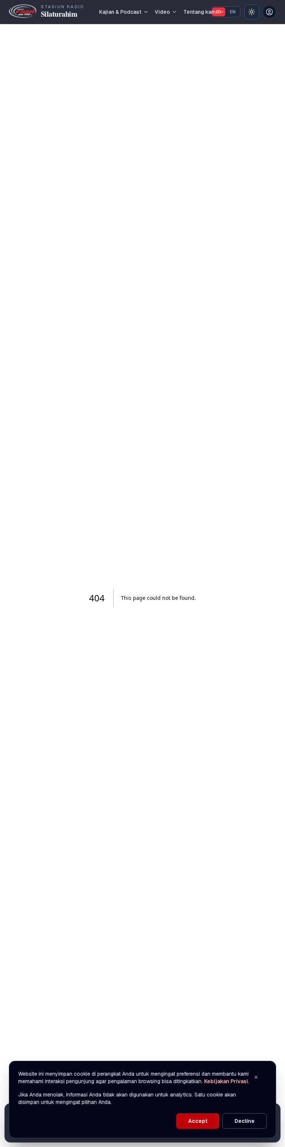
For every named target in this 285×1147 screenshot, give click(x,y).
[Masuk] (269, 12)
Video (162, 12)
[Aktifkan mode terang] (251, 11)
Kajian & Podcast (120, 12)
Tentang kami (200, 12)
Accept (197, 1121)
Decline (245, 1121)
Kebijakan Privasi (226, 1081)
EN (233, 12)
